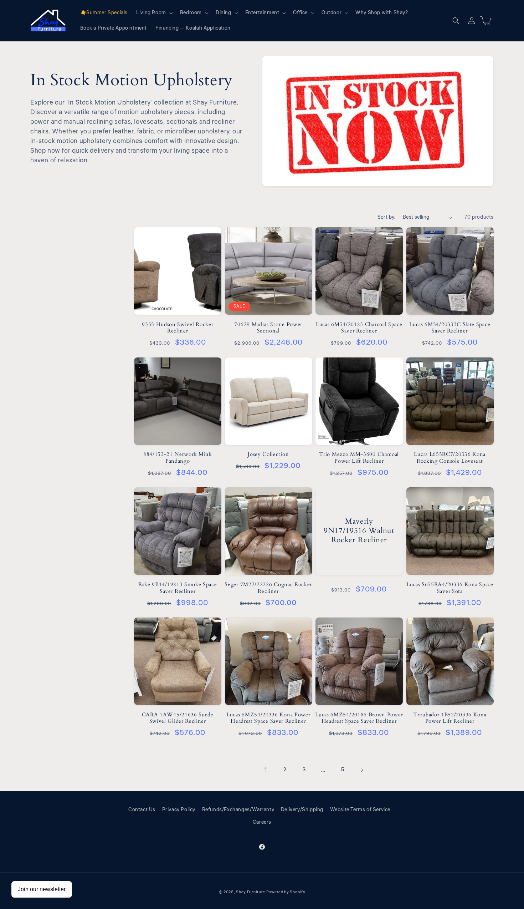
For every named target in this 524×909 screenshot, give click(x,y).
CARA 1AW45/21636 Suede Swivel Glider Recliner (178, 718)
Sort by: (386, 217)
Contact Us (141, 809)
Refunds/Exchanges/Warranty (238, 809)
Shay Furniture (250, 892)
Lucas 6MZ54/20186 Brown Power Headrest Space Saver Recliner (359, 718)
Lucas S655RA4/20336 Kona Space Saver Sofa (449, 588)
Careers (262, 822)
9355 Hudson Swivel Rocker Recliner (177, 328)
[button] (154, 12)
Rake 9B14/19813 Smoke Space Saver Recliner (177, 588)
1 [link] (265, 770)
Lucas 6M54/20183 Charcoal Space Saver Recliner (359, 328)
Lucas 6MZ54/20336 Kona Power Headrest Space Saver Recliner (268, 718)
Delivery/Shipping (302, 809)
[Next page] (362, 770)
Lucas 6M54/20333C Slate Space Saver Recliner (449, 328)
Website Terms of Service (360, 809)
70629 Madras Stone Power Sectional (268, 328)
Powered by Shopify (285, 892)
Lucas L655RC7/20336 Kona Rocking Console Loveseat (450, 457)
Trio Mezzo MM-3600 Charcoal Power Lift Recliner (359, 457)
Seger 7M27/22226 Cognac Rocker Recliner (268, 588)
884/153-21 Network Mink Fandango (177, 457)
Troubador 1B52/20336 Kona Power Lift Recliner (449, 718)
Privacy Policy (178, 809)
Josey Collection (268, 454)
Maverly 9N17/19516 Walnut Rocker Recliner (359, 531)
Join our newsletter (42, 889)
